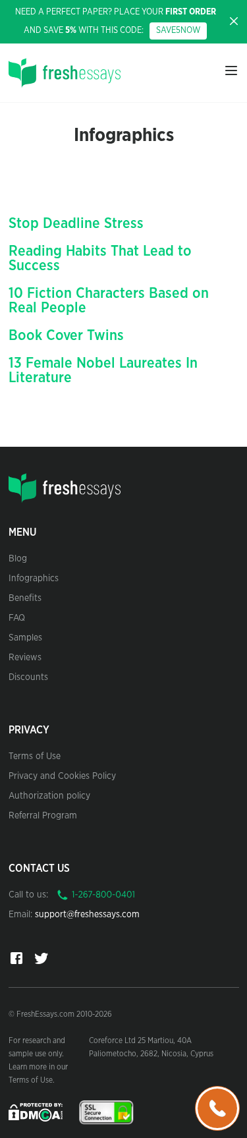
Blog (18, 558)
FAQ (17, 618)
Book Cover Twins (66, 335)
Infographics (34, 578)
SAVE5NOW (178, 30)
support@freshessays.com (87, 914)
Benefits (25, 598)
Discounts (28, 677)
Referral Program (43, 815)
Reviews (25, 657)
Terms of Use (35, 756)
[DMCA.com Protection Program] (37, 1111)
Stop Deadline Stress (76, 223)
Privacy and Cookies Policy (62, 776)
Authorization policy (49, 796)
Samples (25, 637)
